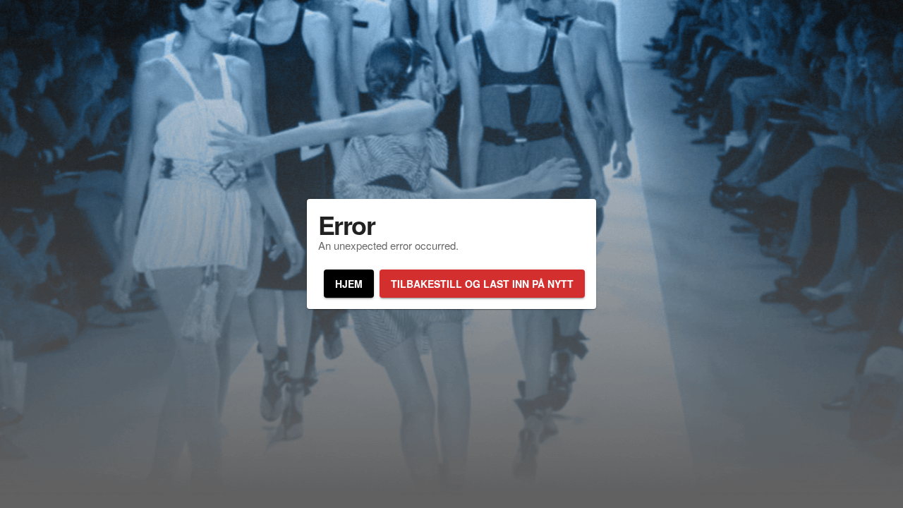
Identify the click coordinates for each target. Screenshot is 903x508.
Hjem (349, 284)
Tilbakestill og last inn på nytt (482, 284)
